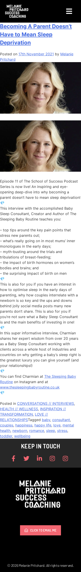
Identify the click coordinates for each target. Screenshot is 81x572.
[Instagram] (52, 458)
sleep (50, 430)
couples (6, 425)
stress (62, 430)
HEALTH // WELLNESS (19, 409)
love (57, 425)
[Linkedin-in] (39, 458)
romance (36, 430)
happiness (23, 425)
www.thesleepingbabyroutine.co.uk (30, 387)
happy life (42, 425)
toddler (6, 436)
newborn (19, 430)
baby (46, 419)
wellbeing (22, 436)
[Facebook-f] (13, 458)
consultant (61, 419)
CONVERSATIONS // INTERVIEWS (45, 403)
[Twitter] (26, 458)
